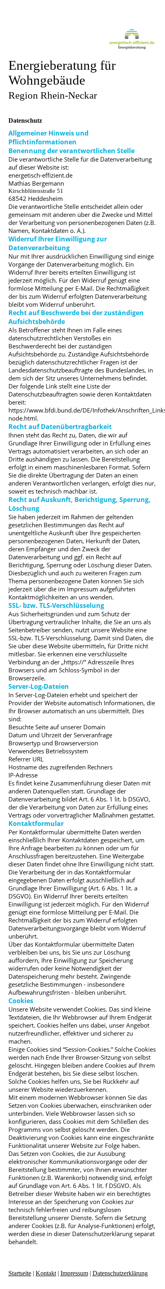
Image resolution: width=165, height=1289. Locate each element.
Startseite (19, 1273)
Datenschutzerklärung (120, 1273)
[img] (82, 39)
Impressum (74, 1273)
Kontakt (46, 1273)
